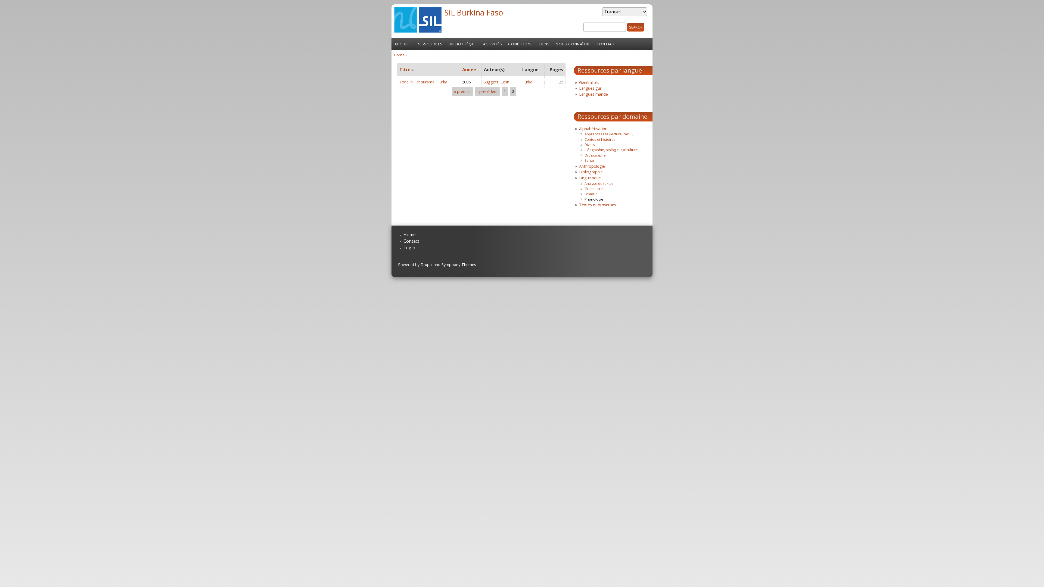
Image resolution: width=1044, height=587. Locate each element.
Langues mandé (593, 94)
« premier (462, 91)
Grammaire (594, 188)
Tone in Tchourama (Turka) (424, 82)
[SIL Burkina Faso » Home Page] (418, 31)
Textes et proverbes (597, 204)
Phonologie (594, 199)
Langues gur (590, 88)
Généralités (589, 82)
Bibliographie (591, 171)
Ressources (430, 44)
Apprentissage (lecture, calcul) (609, 134)
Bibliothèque (463, 44)
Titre (405, 70)
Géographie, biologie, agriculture (611, 149)
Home (399, 54)
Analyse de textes (599, 183)
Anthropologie (592, 166)
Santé (589, 160)
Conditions (520, 44)
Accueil (402, 44)
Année (469, 70)
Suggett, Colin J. (498, 82)
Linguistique (590, 177)
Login (409, 248)
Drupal (427, 264)
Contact (605, 44)
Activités (492, 44)
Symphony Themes (459, 264)
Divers (590, 144)
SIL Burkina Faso (473, 12)
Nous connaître (573, 44)
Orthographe (595, 155)
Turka (527, 82)
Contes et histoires (600, 139)
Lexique (591, 193)
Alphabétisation (593, 128)
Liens (544, 44)
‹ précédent (487, 91)
